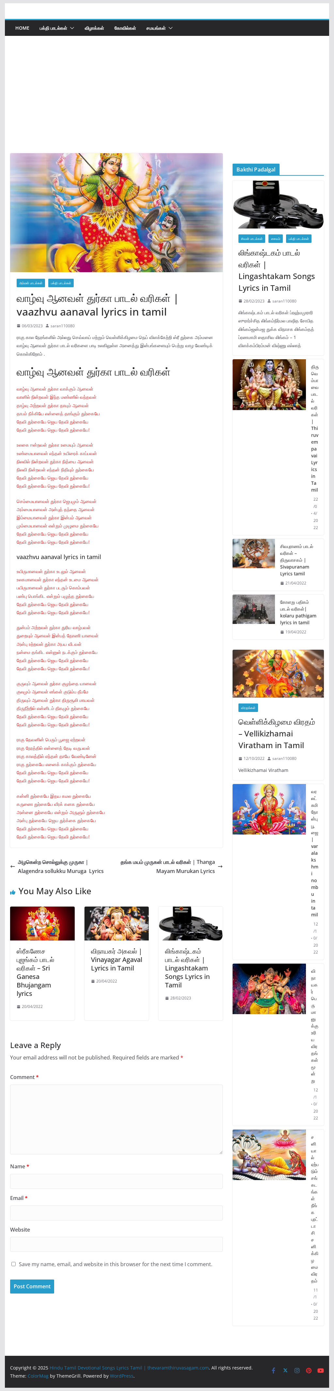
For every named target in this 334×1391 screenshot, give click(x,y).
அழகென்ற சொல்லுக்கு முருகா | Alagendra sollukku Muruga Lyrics (61, 866)
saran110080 (63, 326)
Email (19, 1198)
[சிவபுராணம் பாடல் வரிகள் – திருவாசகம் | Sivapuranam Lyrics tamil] (254, 565)
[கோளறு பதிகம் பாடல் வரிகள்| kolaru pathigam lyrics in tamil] (254, 617)
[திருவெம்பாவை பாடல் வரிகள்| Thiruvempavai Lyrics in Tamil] (269, 447)
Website (20, 1229)
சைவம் (275, 238)
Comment (24, 1077)
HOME (22, 28)
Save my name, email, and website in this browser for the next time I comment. (115, 1264)
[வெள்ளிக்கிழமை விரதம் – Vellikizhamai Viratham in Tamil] (278, 674)
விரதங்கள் (248, 707)
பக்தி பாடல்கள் (53, 28)
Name (19, 1166)
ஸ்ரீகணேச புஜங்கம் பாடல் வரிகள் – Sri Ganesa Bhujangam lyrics (35, 972)
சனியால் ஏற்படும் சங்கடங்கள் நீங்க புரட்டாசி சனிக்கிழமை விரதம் (315, 1209)
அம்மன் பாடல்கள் (30, 283)
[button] (70, 28)
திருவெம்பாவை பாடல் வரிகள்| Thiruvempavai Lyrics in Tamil (315, 428)
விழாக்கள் (94, 28)
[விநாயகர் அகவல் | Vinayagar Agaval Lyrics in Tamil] (116, 911)
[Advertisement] (167, 104)
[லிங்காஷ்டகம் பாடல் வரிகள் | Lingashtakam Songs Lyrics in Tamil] (191, 911)
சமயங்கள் (156, 28)
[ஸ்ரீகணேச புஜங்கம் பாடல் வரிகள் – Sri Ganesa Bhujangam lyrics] (42, 911)
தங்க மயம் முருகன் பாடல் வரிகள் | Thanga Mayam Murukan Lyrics (168, 866)
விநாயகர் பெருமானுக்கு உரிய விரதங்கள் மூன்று (314, 1026)
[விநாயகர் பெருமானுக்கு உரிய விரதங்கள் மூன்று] (269, 1045)
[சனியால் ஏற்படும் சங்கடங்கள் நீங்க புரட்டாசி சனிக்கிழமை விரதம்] (269, 1228)
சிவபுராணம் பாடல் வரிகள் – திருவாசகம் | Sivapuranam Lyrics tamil (296, 560)
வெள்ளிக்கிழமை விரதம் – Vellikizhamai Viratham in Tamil (276, 733)
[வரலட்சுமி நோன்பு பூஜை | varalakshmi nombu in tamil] (269, 872)
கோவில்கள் (125, 28)
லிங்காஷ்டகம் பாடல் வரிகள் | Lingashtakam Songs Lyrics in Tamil (187, 968)
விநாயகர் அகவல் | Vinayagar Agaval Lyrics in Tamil (116, 959)
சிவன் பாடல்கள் (252, 238)
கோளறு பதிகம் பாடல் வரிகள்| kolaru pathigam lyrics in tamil (298, 612)
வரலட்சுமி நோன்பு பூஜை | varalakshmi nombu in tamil (314, 853)
